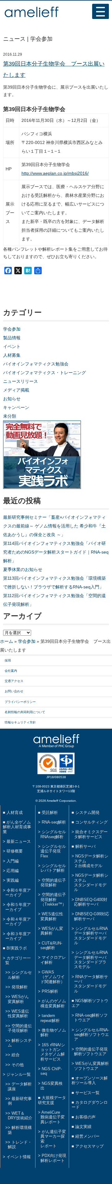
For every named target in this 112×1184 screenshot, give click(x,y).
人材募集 (12, 355)
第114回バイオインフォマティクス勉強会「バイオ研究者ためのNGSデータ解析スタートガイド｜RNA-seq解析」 (56, 552)
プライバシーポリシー (20, 701)
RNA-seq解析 (54, 822)
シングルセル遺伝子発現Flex (53, 851)
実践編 (13, 880)
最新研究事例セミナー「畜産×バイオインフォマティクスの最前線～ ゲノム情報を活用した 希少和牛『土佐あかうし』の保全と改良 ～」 (54, 526)
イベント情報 (19, 1156)
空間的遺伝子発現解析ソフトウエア (91, 1051)
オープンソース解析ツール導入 (90, 1080)
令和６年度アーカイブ (18, 892)
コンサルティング (91, 822)
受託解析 (50, 812)
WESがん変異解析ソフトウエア (91, 1065)
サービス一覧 (87, 1092)
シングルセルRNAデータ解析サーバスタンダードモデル (91, 935)
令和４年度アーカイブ (18, 921)
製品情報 (12, 337)
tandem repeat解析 (50, 1018)
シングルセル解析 (20, 974)
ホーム (6, 641)
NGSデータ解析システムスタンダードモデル (91, 882)
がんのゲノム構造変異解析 (53, 1003)
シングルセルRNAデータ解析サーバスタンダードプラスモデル (91, 959)
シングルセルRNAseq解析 (53, 834)
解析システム (20, 1042)
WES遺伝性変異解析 (18, 1013)
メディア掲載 (16, 390)
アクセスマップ (89, 1146)
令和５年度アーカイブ (18, 907)
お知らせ (12, 398)
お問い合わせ (14, 691)
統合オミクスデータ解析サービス (91, 834)
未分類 (9, 416)
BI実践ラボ (17, 948)
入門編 (13, 861)
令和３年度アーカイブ (18, 936)
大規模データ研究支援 (52, 1100)
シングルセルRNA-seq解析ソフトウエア (91, 1035)
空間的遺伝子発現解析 (20, 1028)
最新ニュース (19, 841)
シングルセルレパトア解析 (53, 868)
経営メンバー (87, 1136)
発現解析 (20, 987)
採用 (8, 660)
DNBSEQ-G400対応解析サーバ (90, 902)
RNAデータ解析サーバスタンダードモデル (91, 983)
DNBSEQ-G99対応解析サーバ (91, 916)
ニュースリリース (20, 381)
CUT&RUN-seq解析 (51, 945)
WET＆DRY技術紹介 (20, 1115)
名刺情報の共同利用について (25, 712)
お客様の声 (85, 1117)
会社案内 (11, 670)
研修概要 (15, 851)
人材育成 (15, 812)
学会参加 (12, 329)
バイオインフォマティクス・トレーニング (44, 372)
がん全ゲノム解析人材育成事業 (17, 827)
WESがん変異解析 (18, 999)
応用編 (13, 870)
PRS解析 (50, 991)
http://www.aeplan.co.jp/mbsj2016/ (55, 173)
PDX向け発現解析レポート (53, 1158)
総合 (16, 1054)
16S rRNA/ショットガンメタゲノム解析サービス (52, 1051)
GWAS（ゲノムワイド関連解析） (52, 977)
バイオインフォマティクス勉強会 (35, 363)
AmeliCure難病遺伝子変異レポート (52, 1117)
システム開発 (87, 812)
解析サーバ (85, 846)
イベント (12, 346)
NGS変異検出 (51, 1085)
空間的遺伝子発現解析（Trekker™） (53, 899)
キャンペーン (16, 407)
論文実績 (83, 1126)
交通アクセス (14, 681)
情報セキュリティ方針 (20, 722)
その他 (18, 1064)
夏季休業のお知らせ (22, 569)
